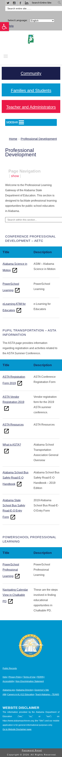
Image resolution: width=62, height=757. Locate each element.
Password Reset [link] (32, 750)
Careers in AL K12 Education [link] (20, 694)
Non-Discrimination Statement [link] (30, 681)
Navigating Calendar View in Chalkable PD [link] (15, 595)
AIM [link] (4, 694)
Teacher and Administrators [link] (31, 107)
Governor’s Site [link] (41, 690)
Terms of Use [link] (29, 677)
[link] (4, 26)
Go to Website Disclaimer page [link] (17, 729)
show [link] (15, 176)
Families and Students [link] (31, 90)
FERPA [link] (40, 677)
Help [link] (11, 26)
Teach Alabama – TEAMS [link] (47, 694)
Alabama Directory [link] (24, 690)
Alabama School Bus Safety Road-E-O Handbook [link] (15, 478)
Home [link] (13, 139)
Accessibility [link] (8, 681)
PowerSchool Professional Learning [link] (11, 570)
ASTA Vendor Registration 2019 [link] (13, 399)
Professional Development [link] (39, 139)
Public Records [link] (10, 668)
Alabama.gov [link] (9, 690)
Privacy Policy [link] (15, 677)
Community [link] (31, 73)
